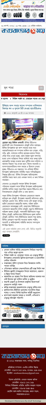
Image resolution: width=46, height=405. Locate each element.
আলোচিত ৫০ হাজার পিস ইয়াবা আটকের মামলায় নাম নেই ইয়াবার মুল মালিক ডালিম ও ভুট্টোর (24, 277)
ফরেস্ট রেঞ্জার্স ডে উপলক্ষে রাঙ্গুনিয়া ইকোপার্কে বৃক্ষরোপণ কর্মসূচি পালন (21, 283)
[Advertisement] (23, 61)
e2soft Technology (34, 401)
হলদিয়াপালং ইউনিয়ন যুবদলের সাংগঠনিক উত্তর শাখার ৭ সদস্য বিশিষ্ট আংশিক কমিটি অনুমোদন (22, 291)
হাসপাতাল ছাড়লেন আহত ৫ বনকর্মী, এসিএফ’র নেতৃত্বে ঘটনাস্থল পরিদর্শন (22, 296)
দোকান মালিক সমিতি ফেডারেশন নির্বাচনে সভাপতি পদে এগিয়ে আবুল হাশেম (23, 251)
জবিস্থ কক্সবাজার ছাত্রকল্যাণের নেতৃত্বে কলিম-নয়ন (22, 287)
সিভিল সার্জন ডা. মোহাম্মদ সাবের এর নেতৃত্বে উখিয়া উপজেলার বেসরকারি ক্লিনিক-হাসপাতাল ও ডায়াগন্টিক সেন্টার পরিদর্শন (24, 258)
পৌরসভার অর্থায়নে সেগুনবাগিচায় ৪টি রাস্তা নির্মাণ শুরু (24, 268)
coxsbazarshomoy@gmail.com (26, 373)
